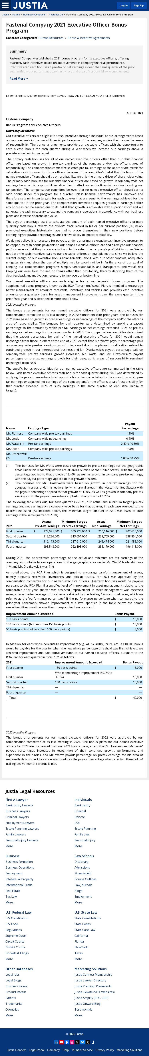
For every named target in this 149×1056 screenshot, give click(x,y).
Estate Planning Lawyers (22, 829)
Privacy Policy (105, 1050)
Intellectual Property (19, 879)
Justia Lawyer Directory (90, 980)
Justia (5, 14)
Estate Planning (85, 829)
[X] (88, 1042)
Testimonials (83, 1009)
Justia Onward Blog (87, 1004)
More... (10, 846)
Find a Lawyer (16, 799)
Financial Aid (82, 873)
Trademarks (13, 1004)
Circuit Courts (14, 941)
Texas (78, 953)
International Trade (18, 885)
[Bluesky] (82, 1042)
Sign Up (139, 5)
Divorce (79, 817)
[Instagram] (72, 1042)
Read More (17, 79)
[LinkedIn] (56, 1042)
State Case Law (84, 930)
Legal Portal (37, 1050)
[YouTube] (61, 1042)
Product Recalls (15, 992)
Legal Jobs (12, 975)
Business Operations (19, 867)
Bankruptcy (82, 805)
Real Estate (13, 891)
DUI (77, 823)
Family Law (81, 834)
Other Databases (19, 969)
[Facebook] (67, 1042)
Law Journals (83, 885)
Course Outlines (85, 879)
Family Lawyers (15, 834)
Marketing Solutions (90, 969)
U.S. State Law (85, 912)
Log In (124, 5)
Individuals (83, 799)
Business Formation (19, 862)
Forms (16, 14)
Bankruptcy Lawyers (19, 805)
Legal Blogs (13, 980)
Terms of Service (82, 1050)
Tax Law (11, 897)
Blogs (78, 891)
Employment (14, 873)
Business (12, 856)
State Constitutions (87, 918)
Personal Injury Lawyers (21, 840)
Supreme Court (15, 936)
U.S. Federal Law (18, 912)
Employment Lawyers (20, 823)
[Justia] (30, 5)
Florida (79, 941)
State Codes (82, 924)
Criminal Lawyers (17, 817)
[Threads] (77, 1042)
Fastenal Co (56, 14)
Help (66, 1050)
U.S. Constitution (16, 918)
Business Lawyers (17, 811)
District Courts (15, 947)
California (81, 936)
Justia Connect (16, 1050)
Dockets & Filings (17, 953)
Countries (12, 1009)
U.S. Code (11, 924)
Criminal (80, 811)
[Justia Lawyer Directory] (93, 1042)
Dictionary (81, 862)
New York (81, 947)
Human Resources (51, 38)
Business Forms (16, 986)
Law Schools (84, 856)
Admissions (82, 867)
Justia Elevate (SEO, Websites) (94, 992)
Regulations (13, 930)
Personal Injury (84, 840)
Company (53, 1050)
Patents (10, 998)
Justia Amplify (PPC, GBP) (91, 998)
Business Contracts (34, 14)
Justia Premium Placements (93, 986)
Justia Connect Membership (93, 975)
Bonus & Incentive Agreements (89, 38)
